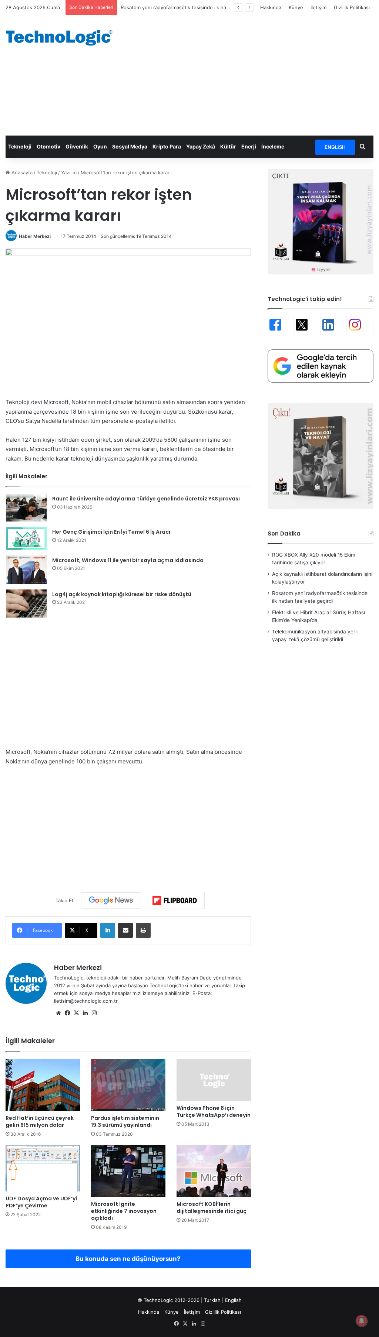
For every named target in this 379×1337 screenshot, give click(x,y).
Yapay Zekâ (200, 146)
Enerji (248, 146)
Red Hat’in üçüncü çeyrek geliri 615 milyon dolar (40, 1121)
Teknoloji (19, 146)
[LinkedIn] (107, 930)
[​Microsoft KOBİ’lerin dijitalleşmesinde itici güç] (214, 1171)
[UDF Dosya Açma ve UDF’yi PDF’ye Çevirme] (43, 1168)
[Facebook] (67, 1013)
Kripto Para (166, 146)
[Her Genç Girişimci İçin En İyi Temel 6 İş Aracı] (26, 538)
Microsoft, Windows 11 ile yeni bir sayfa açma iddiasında (128, 560)
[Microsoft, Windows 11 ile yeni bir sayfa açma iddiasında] (26, 569)
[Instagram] (94, 1013)
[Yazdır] (143, 930)
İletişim (318, 7)
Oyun (100, 146)
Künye (296, 7)
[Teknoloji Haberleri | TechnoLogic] (63, 38)
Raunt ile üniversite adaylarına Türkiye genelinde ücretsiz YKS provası (146, 498)
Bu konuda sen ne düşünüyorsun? (128, 1258)
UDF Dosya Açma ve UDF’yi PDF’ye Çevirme (41, 1202)
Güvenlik (77, 146)
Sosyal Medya (129, 146)
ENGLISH (335, 147)
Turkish (212, 1300)
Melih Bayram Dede (190, 978)
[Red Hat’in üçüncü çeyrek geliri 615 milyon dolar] (43, 1085)
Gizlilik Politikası (352, 7)
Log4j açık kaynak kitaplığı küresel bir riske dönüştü (121, 594)
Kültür (228, 146)
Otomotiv (48, 146)
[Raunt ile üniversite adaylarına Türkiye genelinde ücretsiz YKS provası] (26, 508)
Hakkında (270, 7)
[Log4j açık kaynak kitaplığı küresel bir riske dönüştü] (26, 603)
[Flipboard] (175, 900)
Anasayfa (21, 172)
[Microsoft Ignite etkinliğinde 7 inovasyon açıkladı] (128, 1171)
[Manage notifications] (362, 1321)
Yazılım (69, 172)
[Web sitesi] (58, 1013)
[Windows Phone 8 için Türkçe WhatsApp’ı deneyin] (214, 1080)
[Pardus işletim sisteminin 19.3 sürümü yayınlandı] (128, 1085)
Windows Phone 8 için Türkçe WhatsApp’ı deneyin (214, 1111)
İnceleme (272, 146)
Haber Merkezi (35, 236)
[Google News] (111, 900)
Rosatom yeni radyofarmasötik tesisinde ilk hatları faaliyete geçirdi (197, 7)
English (233, 1300)
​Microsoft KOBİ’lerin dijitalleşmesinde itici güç (211, 1207)
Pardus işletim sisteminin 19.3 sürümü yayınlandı (125, 1121)
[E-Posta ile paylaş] (125, 930)
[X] (76, 1013)
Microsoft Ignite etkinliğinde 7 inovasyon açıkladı (124, 1211)
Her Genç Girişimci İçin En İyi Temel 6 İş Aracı (111, 532)
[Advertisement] (255, 74)
